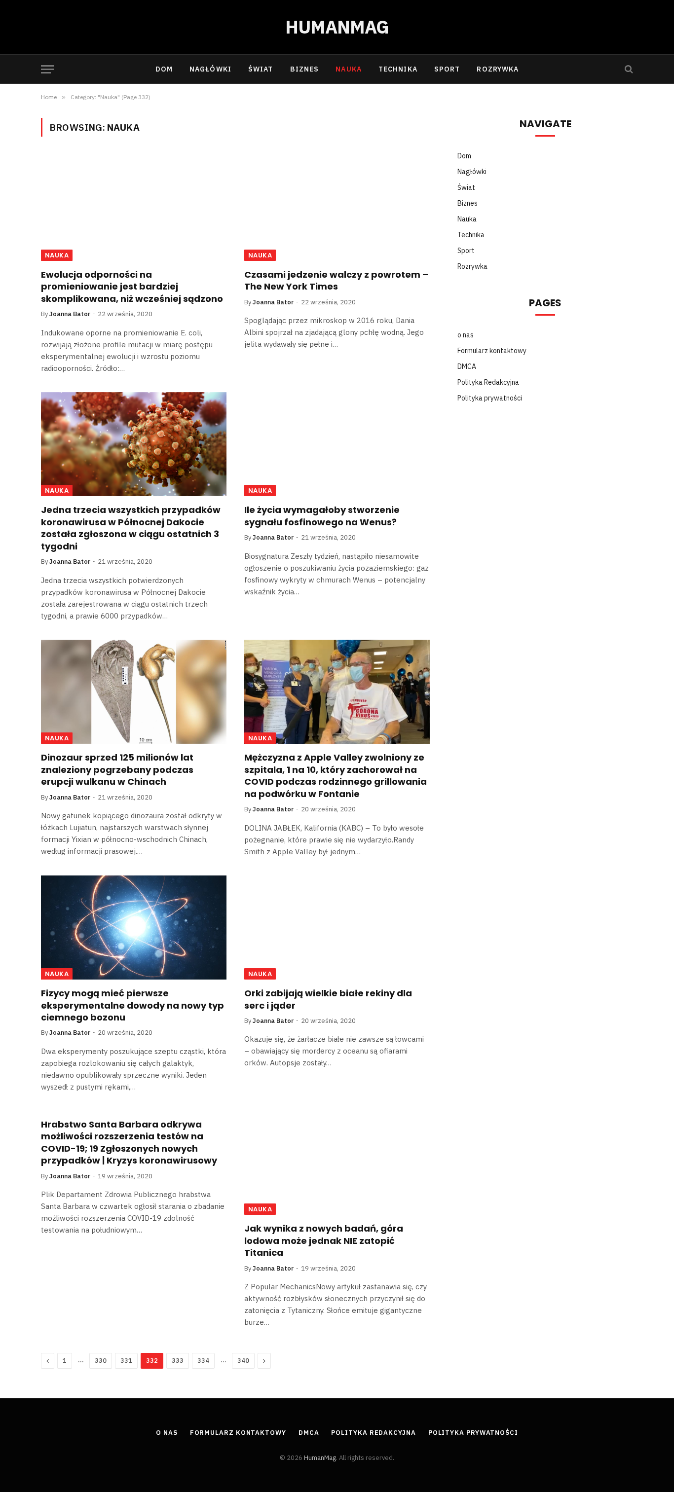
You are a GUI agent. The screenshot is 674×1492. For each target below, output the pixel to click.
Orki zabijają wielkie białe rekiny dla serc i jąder (328, 999)
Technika (397, 69)
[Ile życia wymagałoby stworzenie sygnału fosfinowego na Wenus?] (337, 444)
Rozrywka (498, 69)
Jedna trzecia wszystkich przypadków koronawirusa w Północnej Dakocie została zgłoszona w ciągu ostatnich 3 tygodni (131, 528)
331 (126, 1360)
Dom (164, 69)
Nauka (349, 69)
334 (203, 1360)
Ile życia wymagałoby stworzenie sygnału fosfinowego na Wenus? (322, 516)
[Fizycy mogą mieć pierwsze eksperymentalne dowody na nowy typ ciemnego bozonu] (133, 927)
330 (101, 1360)
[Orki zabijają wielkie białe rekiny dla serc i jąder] (337, 927)
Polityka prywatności (489, 398)
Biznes (304, 69)
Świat (260, 69)
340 (243, 1360)
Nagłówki (210, 69)
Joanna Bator (69, 314)
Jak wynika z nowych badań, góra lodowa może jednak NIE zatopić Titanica (323, 1241)
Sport (447, 69)
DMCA (466, 366)
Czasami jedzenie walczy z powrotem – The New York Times (336, 280)
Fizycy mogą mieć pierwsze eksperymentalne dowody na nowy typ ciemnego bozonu (132, 1005)
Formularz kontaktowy (491, 350)
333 (178, 1360)
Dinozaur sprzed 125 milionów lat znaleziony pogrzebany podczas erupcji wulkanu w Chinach (117, 770)
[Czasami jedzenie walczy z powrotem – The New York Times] (337, 208)
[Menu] (47, 69)
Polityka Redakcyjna (488, 382)
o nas (465, 334)
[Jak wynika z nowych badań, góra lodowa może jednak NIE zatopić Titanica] (337, 1163)
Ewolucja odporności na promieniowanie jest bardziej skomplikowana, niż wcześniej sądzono (132, 287)
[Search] (628, 69)
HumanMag (320, 1458)
